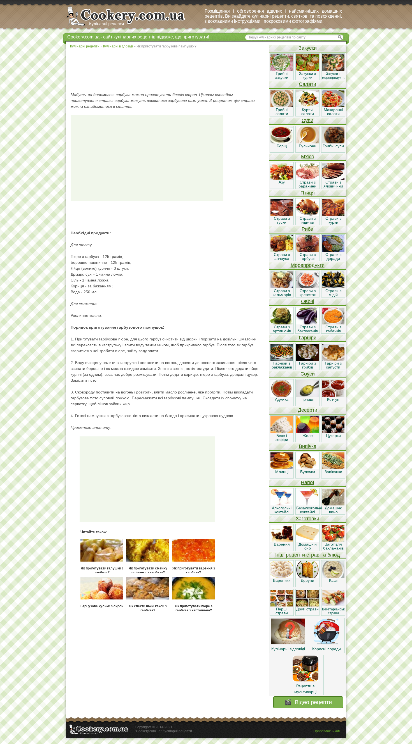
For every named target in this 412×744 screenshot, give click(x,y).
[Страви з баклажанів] (307, 323)
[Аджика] (281, 395)
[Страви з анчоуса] (281, 250)
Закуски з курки (307, 75)
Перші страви (282, 611)
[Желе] (307, 431)
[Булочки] (307, 468)
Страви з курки (333, 220)
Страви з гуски (282, 220)
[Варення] (281, 540)
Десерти (307, 410)
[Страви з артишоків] (281, 323)
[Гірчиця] (307, 395)
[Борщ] (281, 142)
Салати (307, 84)
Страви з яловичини (333, 184)
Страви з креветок (308, 293)
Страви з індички (308, 220)
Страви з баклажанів (307, 329)
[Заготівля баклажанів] (333, 540)
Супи (307, 120)
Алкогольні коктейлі (281, 510)
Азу (282, 182)
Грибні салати (282, 111)
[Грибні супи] (333, 142)
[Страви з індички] (307, 214)
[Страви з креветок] (307, 287)
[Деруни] (307, 576)
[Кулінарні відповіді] (288, 643)
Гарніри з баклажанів (282, 365)
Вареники (282, 580)
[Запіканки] (333, 468)
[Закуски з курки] (307, 69)
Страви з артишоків (282, 329)
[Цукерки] (333, 431)
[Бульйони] (307, 142)
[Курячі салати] (307, 106)
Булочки (307, 472)
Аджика (281, 399)
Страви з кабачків (333, 329)
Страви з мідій (333, 293)
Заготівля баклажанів (333, 546)
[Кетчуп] (333, 395)
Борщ (282, 146)
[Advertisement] (167, 70)
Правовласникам (326, 731)
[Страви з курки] (333, 214)
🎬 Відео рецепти (308, 702)
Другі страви (307, 609)
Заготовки (307, 518)
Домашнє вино (333, 510)
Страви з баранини (307, 184)
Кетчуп (333, 399)
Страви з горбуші (308, 256)
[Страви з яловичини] (333, 178)
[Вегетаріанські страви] (333, 605)
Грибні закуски (281, 75)
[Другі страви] (307, 605)
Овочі (307, 301)
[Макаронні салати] (333, 106)
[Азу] (281, 178)
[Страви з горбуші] (307, 250)
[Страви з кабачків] (333, 323)
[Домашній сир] (307, 540)
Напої (307, 482)
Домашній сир (307, 546)
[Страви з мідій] (333, 287)
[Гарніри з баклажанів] (281, 359)
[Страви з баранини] (307, 178)
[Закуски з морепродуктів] (333, 69)
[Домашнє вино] (333, 504)
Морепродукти (308, 265)
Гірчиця (307, 399)
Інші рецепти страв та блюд (307, 555)
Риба (307, 229)
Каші (333, 580)
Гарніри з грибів (307, 365)
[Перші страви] (281, 605)
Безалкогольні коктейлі (309, 510)
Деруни (307, 580)
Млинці (281, 472)
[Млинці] (281, 468)
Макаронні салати (333, 111)
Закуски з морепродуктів (333, 76)
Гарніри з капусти (333, 365)
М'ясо (307, 156)
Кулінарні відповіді (288, 649)
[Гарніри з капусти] (333, 359)
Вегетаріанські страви (333, 611)
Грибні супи (333, 146)
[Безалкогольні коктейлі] (307, 504)
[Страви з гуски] (281, 214)
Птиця (307, 193)
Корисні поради (326, 649)
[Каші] (333, 576)
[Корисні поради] (326, 643)
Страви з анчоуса (282, 256)
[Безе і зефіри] (281, 431)
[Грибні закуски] (281, 69)
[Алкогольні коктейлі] (281, 504)
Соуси (307, 374)
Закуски (307, 48)
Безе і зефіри (282, 437)
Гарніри (307, 337)
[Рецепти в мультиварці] (305, 680)
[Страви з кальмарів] (281, 287)
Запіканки (333, 472)
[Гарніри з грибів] (307, 359)
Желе (307, 435)
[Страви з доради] (333, 250)
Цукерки (333, 435)
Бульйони (307, 146)
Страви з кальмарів (282, 293)
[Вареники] (281, 576)
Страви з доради (333, 256)
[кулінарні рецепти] (130, 26)
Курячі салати (307, 111)
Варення (282, 544)
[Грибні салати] (281, 106)
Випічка (307, 446)
